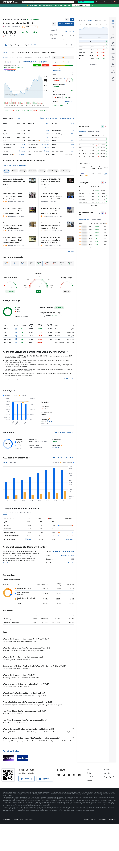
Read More (6, 563)
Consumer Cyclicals (67, 555)
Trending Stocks (85, 183)
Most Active (82, 131)
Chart (13, 52)
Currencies (82, 20)
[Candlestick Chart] (5, 62)
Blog (88, 769)
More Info (33, 45)
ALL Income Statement (15, 457)
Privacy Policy (102, 819)
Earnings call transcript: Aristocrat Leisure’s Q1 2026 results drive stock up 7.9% (51, 196)
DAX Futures (82, 55)
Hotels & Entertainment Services (63, 551)
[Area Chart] (8, 62)
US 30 (81, 47)
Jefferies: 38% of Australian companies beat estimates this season (14, 181)
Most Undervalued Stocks (86, 214)
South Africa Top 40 (84, 41)
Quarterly (13, 462)
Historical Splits (39, 57)
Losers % (99, 131)
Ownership (19, 57)
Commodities (98, 20)
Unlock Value (68, 32)
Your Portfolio (91, 777)
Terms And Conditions (89, 819)
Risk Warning (112, 819)
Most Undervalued (84, 219)
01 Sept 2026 (45, 144)
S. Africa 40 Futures (84, 44)
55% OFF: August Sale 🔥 (86, 2)
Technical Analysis (13, 257)
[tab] (6, 263)
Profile (12, 57)
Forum (53, 52)
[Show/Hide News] (39, 62)
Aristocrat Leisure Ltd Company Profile (24, 547)
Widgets (89, 780)
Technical (45, 52)
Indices (90, 20)
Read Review (106, 173)
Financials (35, 52)
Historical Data (28, 57)
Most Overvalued (96, 219)
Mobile (89, 773)
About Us (107, 769)
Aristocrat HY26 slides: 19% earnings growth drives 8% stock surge (51, 181)
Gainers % (91, 131)
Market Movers (84, 126)
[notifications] (111, 2)
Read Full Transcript (67, 379)
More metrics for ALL (67, 118)
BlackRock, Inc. (9, 619)
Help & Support (109, 777)
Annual (5, 462)
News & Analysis (23, 52)
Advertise (107, 773)
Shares (106, 20)
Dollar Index (82, 58)
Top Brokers (83, 163)
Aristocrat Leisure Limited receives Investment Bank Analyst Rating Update (12, 196)
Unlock (28, 539)
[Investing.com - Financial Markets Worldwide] (10, 2)
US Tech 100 (82, 53)
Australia (71, 563)
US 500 (81, 50)
